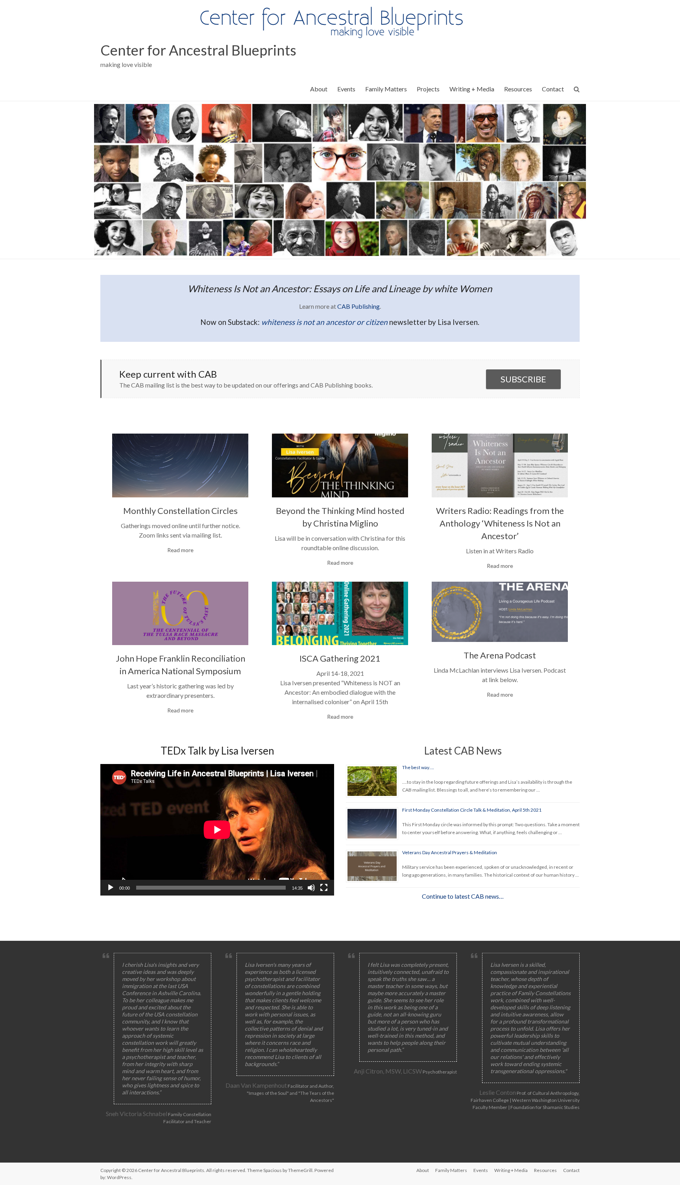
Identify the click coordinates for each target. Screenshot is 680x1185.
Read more (180, 550)
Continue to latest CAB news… (463, 896)
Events (346, 89)
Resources (518, 89)
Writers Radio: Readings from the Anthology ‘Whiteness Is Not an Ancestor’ (500, 523)
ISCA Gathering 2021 (340, 658)
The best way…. (418, 767)
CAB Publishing (358, 306)
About (318, 89)
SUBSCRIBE (523, 379)
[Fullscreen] (324, 888)
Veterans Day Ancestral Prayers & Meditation (449, 852)
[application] (217, 830)
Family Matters (386, 89)
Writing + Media (471, 89)
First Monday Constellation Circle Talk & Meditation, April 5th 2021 (471, 810)
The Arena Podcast (500, 655)
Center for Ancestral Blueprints (198, 50)
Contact (553, 89)
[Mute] (311, 888)
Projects (428, 89)
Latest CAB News (463, 750)
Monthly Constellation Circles (180, 510)
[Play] (111, 888)
